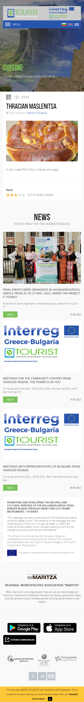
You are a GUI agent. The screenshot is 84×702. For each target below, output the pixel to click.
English (70, 24)
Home (8, 76)
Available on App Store (60, 628)
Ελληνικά (76, 24)
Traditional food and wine (35, 76)
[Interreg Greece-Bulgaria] (61, 13)
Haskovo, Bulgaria (37, 112)
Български (64, 24)
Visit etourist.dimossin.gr (19, 640)
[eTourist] (22, 13)
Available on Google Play (24, 628)
